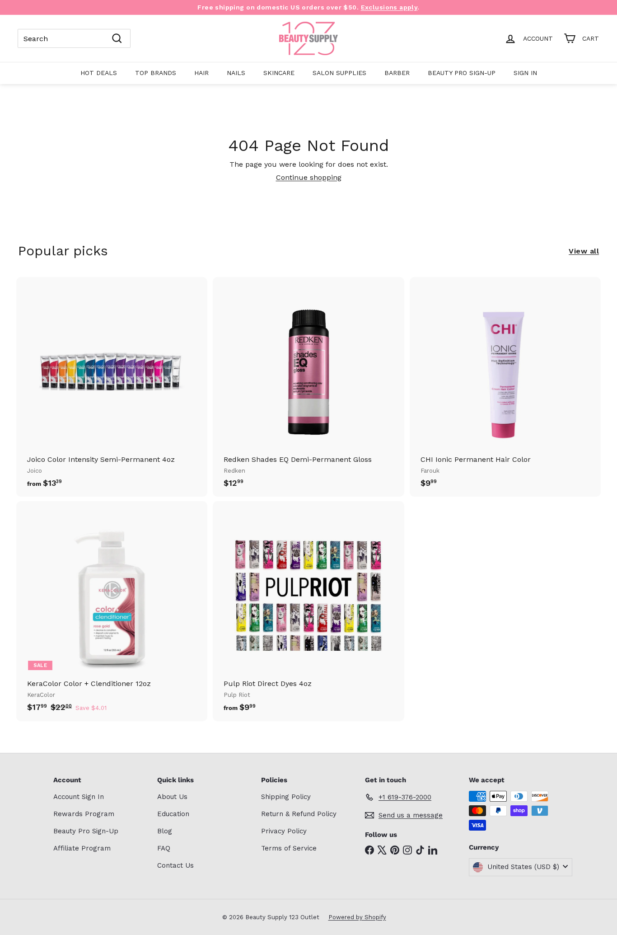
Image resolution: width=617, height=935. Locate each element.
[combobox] (74, 38)
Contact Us (175, 865)
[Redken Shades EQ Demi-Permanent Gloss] (308, 387)
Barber (397, 72)
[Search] (117, 38)
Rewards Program (83, 814)
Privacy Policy (284, 831)
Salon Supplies (339, 72)
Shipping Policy (286, 797)
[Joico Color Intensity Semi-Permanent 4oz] (112, 387)
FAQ (163, 848)
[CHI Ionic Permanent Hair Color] (505, 387)
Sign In (525, 72)
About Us (172, 797)
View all (584, 251)
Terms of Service (289, 848)
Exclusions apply (389, 7)
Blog (164, 831)
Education (173, 814)
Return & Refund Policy (299, 814)
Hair (201, 72)
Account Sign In (78, 797)
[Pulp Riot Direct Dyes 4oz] (308, 611)
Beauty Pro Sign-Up (461, 72)
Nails (236, 72)
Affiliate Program (82, 848)
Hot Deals (98, 72)
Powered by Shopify (357, 917)
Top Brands (155, 72)
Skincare (278, 72)
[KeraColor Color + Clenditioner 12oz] (112, 611)
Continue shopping (308, 177)
